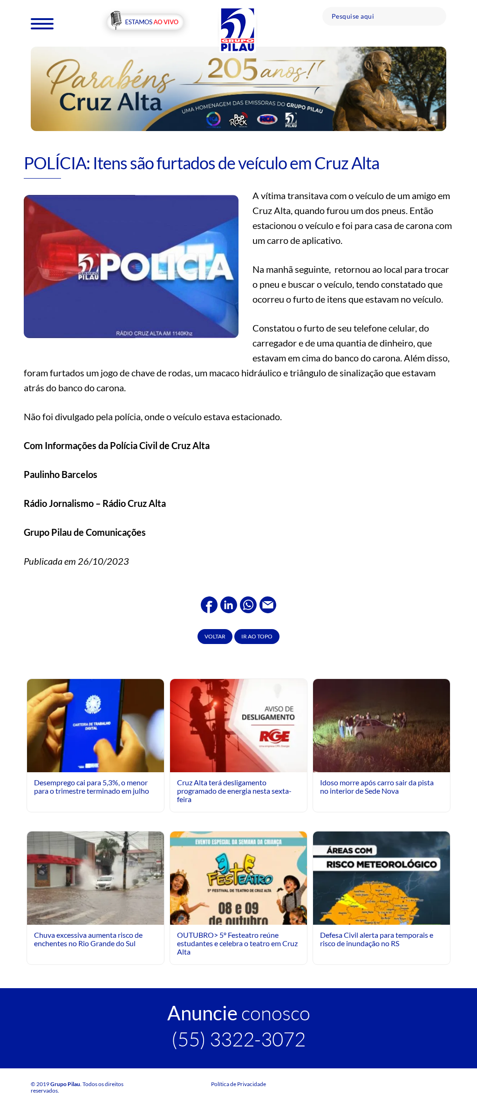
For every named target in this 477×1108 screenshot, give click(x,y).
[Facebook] (209, 603)
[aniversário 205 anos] (238, 87)
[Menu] (42, 23)
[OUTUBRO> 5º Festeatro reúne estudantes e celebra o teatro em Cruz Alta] (238, 915)
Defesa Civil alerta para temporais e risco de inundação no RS (376, 939)
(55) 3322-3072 (238, 1039)
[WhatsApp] (248, 603)
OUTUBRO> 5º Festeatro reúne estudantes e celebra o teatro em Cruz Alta (237, 943)
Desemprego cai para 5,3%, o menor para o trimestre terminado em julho (91, 786)
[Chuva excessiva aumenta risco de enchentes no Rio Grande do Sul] (95, 877)
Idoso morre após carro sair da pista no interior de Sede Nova (377, 786)
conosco (238, 1013)
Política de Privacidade (238, 1083)
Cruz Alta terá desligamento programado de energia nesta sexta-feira (234, 791)
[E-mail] (267, 603)
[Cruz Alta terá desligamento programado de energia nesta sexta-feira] (238, 724)
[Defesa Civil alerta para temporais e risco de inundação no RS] (381, 915)
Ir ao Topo (257, 636)
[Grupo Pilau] (238, 29)
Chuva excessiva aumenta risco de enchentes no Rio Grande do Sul (88, 939)
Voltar (214, 636)
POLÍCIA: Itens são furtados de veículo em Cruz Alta (201, 162)
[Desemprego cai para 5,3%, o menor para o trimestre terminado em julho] (95, 724)
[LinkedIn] (228, 603)
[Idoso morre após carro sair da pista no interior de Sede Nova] (381, 724)
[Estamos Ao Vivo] (145, 22)
